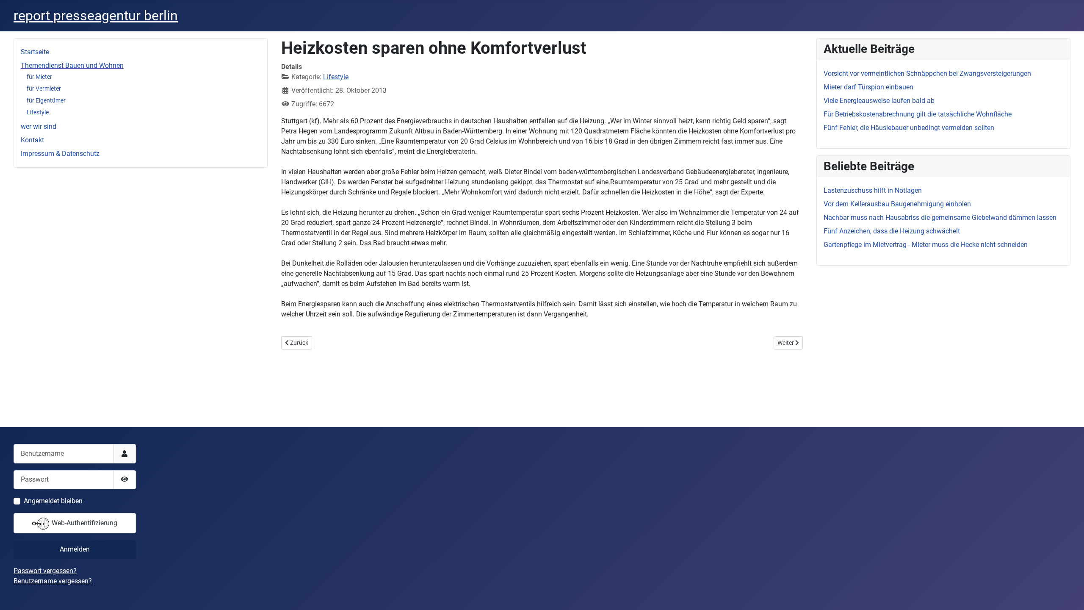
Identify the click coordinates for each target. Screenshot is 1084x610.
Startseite (35, 52)
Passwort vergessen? (45, 571)
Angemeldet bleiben (53, 501)
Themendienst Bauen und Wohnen (72, 65)
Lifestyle (38, 112)
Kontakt (32, 140)
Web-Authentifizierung (83, 523)
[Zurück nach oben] (1069, 594)
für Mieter (39, 76)
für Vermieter (44, 88)
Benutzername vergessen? (53, 581)
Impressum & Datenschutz (60, 154)
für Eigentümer (46, 100)
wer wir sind (38, 126)
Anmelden (75, 549)
